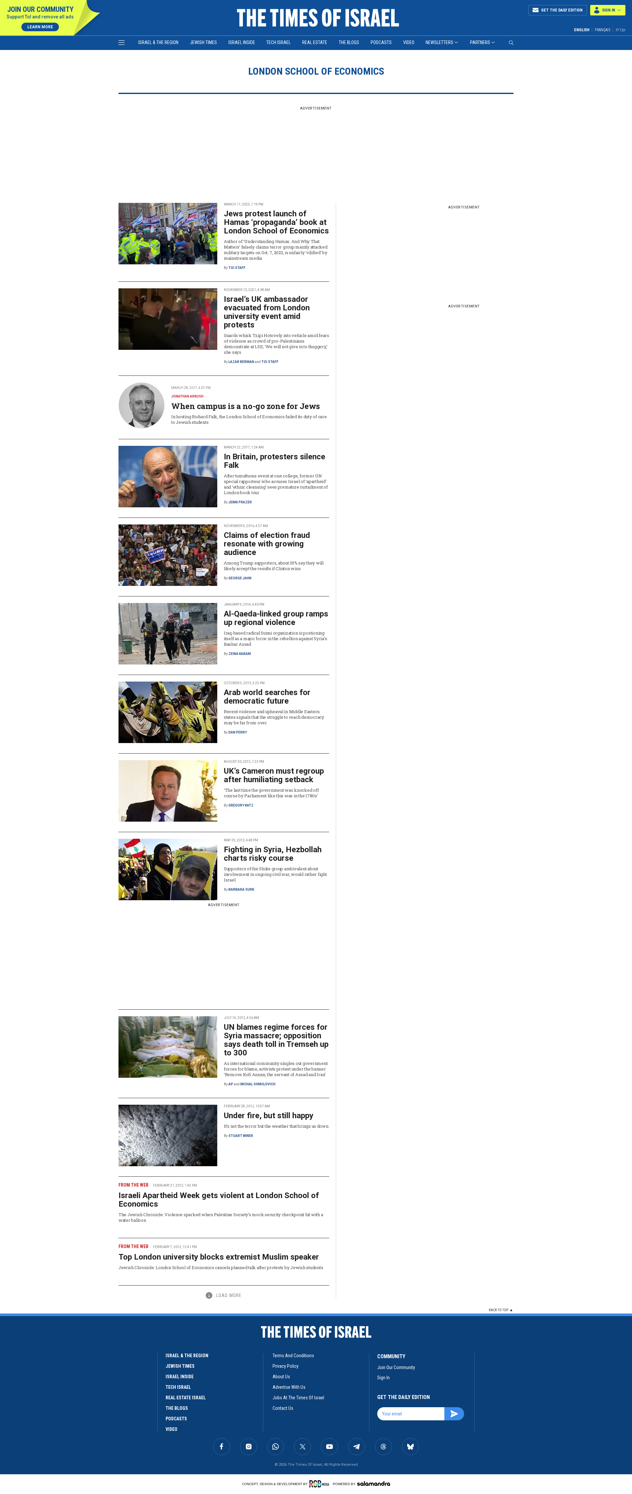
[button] (607, 10)
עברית (620, 30)
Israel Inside (241, 42)
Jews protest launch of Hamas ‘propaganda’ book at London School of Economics (276, 222)
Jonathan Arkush (187, 396)
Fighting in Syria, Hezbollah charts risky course (273, 854)
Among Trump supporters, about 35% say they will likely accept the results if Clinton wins (274, 565)
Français (602, 30)
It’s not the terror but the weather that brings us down (276, 1126)
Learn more (40, 27)
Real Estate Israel (186, 1397)
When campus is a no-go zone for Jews (245, 406)
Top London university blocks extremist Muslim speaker (218, 1257)
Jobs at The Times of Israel (298, 1397)
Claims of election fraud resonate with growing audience (267, 544)
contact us (283, 1408)
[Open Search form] (511, 42)
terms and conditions (293, 1355)
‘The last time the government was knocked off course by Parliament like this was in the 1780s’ (271, 793)
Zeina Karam (239, 654)
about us (281, 1376)
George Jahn (239, 578)
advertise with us (289, 1387)
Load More (229, 1295)
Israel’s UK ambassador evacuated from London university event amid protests (267, 312)
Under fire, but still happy (268, 1115)
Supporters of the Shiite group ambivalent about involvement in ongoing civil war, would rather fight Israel (275, 874)
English (582, 30)
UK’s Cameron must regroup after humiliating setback (274, 775)
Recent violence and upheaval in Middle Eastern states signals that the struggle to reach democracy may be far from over (274, 717)
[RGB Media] (320, 1483)
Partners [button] (480, 42)
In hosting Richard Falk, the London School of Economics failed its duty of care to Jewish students (249, 419)
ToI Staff (237, 268)
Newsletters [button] (439, 42)
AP (230, 1084)
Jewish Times (203, 42)
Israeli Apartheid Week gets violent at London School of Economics (218, 1200)
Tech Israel (278, 42)
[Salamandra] (373, 1483)
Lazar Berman (241, 362)
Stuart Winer (240, 1136)
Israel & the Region (158, 42)
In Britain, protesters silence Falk (274, 461)
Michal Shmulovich (258, 1084)
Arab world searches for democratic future (267, 697)
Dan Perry (237, 732)
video (171, 1429)
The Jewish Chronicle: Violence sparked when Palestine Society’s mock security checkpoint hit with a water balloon (220, 1217)
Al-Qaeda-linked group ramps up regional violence (276, 618)
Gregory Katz (240, 805)
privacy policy (286, 1366)
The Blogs (349, 42)
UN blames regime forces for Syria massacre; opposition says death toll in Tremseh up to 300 (276, 1040)
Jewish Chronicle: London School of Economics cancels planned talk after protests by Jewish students (220, 1267)
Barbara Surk (241, 889)
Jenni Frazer (240, 502)
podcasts (176, 1418)
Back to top (498, 1310)
